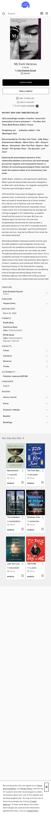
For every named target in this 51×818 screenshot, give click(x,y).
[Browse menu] (47, 13)
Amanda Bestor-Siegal (15, 521)
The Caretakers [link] (13, 517)
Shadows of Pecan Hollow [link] (34, 517)
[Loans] (41, 14)
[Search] (3, 13)
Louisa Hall (13, 475)
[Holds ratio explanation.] (37, 106)
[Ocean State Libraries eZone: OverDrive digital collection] (25, 5)
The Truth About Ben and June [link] (34, 471)
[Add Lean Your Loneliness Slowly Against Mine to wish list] (22, 576)
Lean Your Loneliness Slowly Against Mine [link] (14, 564)
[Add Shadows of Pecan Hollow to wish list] (42, 529)
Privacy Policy (26, 788)
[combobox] (20, 14)
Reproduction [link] (13, 471)
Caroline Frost (34, 521)
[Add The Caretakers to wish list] (22, 529)
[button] (25, 82)
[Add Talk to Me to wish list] (42, 576)
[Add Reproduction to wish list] (22, 482)
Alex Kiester (33, 475)
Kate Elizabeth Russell (27, 71)
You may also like (12, 438)
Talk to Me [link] (31, 564)
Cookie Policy (32, 811)
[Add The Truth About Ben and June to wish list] (42, 482)
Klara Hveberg (14, 568)
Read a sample (25, 91)
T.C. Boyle (32, 568)
